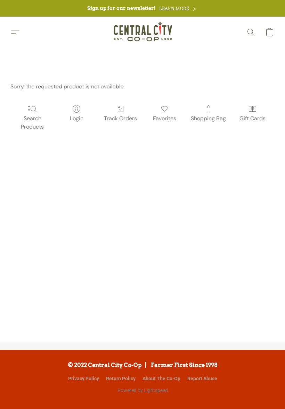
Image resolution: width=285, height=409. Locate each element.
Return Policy (121, 378)
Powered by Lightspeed (142, 390)
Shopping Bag (208, 118)
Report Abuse (202, 378)
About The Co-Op (161, 378)
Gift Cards (252, 118)
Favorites (164, 118)
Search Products (32, 122)
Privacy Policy (83, 378)
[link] (178, 8)
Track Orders (120, 118)
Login (76, 118)
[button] (142, 32)
